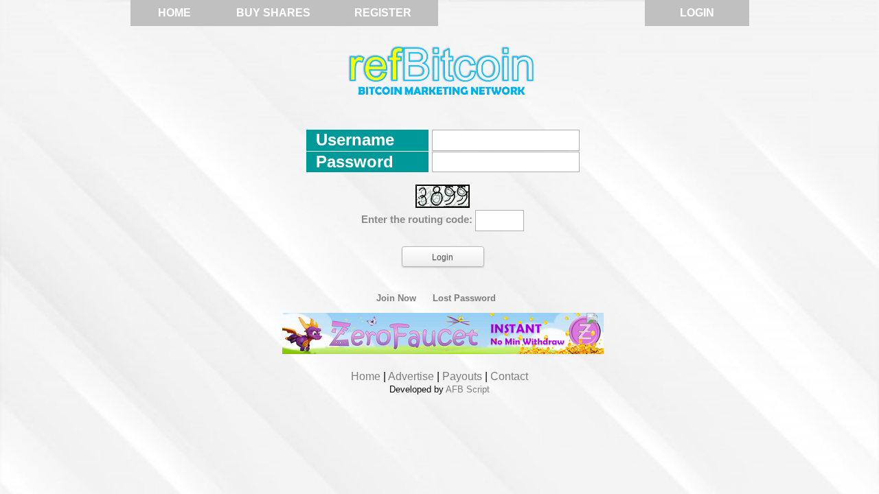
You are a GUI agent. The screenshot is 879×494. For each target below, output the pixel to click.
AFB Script (468, 389)
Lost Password (464, 298)
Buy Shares (273, 13)
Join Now (396, 298)
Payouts (462, 376)
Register (382, 13)
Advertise (411, 376)
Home (174, 13)
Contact (509, 376)
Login (697, 13)
